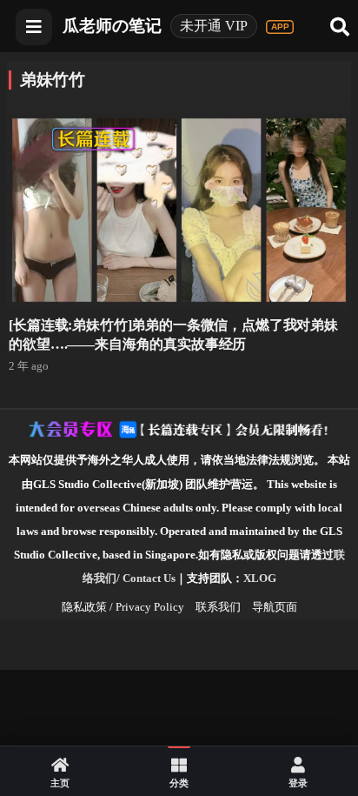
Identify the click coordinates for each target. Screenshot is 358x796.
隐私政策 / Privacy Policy (123, 606)
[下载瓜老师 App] (279, 27)
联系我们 (218, 606)
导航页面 (274, 606)
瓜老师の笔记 (112, 26)
